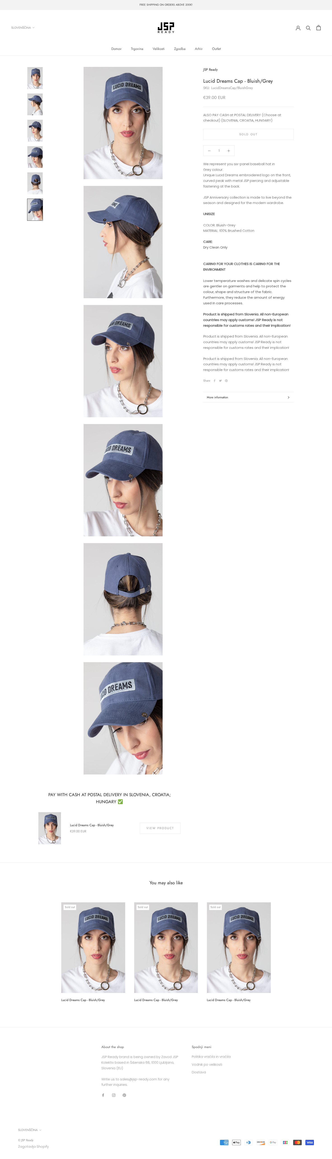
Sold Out (248, 134)
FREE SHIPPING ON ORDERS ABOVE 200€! (166, 5)
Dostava (199, 1072)
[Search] (308, 27)
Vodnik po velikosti (207, 1064)
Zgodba (179, 48)
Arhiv (199, 48)
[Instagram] (113, 1095)
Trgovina (137, 48)
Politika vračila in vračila (211, 1056)
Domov (116, 48)
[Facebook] (214, 380)
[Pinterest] (226, 380)
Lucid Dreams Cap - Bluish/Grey (92, 825)
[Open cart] (318, 27)
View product (160, 828)
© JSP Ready (25, 1140)
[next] (318, 951)
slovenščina (21, 27)
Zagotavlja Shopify (33, 1146)
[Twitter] (220, 380)
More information (217, 397)
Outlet (216, 48)
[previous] (14, 951)
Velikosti (159, 48)
